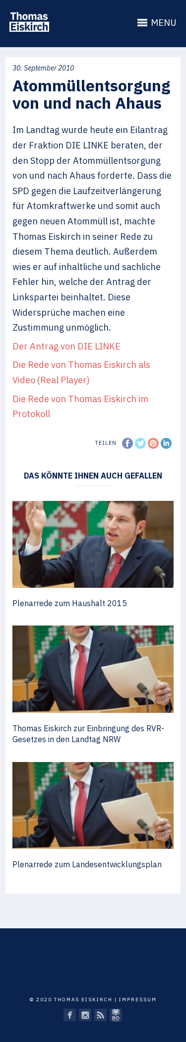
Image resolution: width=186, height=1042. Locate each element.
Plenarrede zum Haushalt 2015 (69, 603)
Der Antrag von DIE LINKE (66, 346)
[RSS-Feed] (100, 1015)
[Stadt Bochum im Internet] (116, 1015)
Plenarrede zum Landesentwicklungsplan (87, 864)
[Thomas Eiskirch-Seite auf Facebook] (69, 1015)
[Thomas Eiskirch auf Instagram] (85, 1015)
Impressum (138, 999)
